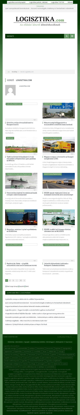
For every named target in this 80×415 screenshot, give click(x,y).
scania (64, 364)
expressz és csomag (11, 354)
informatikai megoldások (66, 354)
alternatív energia (10, 348)
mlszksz (25, 364)
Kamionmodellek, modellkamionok (19, 411)
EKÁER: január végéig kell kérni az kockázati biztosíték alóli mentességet (58, 194)
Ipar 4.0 (26, 358)
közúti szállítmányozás (12, 361)
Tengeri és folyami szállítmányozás (19, 174)
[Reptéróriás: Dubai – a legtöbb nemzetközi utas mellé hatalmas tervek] (21, 252)
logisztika (24, 361)
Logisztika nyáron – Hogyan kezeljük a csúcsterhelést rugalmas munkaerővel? (30, 310)
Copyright (26, 342)
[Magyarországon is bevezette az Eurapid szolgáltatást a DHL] (59, 145)
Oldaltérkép (11, 342)
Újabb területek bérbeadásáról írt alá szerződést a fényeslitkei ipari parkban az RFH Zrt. (21, 159)
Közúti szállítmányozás (52, 104)
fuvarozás (46, 354)
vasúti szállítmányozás (29, 367)
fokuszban (31, 354)
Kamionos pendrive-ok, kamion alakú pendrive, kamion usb (52, 411)
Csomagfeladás (29, 372)
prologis (32, 364)
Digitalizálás (18, 351)
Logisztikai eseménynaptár (17, 2)
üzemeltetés (51, 367)
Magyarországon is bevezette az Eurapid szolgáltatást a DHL (58, 158)
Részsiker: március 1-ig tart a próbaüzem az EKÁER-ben (22, 230)
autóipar (32, 348)
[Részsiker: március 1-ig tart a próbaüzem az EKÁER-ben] (21, 217)
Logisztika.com (24, 86)
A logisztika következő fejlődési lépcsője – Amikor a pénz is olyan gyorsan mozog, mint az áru (34, 313)
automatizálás (22, 348)
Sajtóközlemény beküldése (38, 342)
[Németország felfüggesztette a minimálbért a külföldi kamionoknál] (59, 111)
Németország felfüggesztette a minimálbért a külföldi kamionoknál (58, 124)
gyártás (53, 354)
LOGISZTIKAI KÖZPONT (36, 361)
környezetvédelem (66, 358)
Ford (39, 354)
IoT (21, 358)
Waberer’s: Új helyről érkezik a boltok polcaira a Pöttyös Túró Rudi (26, 324)
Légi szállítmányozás (14, 104)
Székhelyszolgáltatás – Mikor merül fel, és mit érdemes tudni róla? (26, 321)
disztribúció (27, 351)
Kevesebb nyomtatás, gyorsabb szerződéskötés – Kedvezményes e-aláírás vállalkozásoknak (35, 317)
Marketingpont (50, 342)
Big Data (58, 348)
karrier (56, 358)
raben (49, 364)
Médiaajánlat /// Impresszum (64, 342)
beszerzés (49, 348)
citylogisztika (67, 348)
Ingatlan (10, 138)
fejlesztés (23, 354)
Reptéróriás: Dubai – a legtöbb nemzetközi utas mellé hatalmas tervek (22, 264)
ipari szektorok (46, 358)
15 (20, 280)
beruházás (40, 348)
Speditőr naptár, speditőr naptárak (39, 413)
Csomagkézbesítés (41, 372)
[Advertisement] (40, 54)
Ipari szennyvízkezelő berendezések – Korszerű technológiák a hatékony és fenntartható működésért (39, 8)
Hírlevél (70, 2)
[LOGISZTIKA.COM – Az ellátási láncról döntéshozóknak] (40, 20)
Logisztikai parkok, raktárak (38, 2)
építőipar (41, 367)
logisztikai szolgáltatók (53, 361)
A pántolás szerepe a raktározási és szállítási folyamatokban (24, 299)
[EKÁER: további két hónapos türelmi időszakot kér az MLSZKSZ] (59, 217)
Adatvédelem (19, 342)
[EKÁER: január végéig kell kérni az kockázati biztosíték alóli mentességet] (59, 181)
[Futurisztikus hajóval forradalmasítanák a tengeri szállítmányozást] (21, 181)
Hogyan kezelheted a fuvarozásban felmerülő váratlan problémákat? (27, 306)
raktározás (56, 364)
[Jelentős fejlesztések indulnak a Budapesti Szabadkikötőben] (59, 252)
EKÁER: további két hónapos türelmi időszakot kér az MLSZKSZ (57, 230)
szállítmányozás (10, 367)
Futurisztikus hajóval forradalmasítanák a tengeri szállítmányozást (22, 194)
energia (61, 351)
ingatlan (7, 358)
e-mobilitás (37, 351)
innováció (15, 358)
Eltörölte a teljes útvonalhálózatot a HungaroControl (20, 124)
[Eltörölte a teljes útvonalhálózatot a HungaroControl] (21, 111)
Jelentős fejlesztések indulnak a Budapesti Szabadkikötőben (56, 264)
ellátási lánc (52, 351)
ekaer (45, 351)
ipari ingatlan (35, 358)
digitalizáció (8, 351)
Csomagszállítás (18, 372)
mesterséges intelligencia (13, 364)
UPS (18, 367)
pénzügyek (41, 364)
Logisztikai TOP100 (57, 2)
